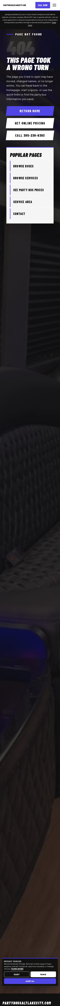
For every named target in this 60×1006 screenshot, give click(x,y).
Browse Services (25, 178)
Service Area (22, 202)
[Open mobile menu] (54, 5)
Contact (19, 214)
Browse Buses (23, 166)
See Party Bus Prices (28, 190)
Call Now (43, 5)
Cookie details (17, 969)
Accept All (30, 981)
